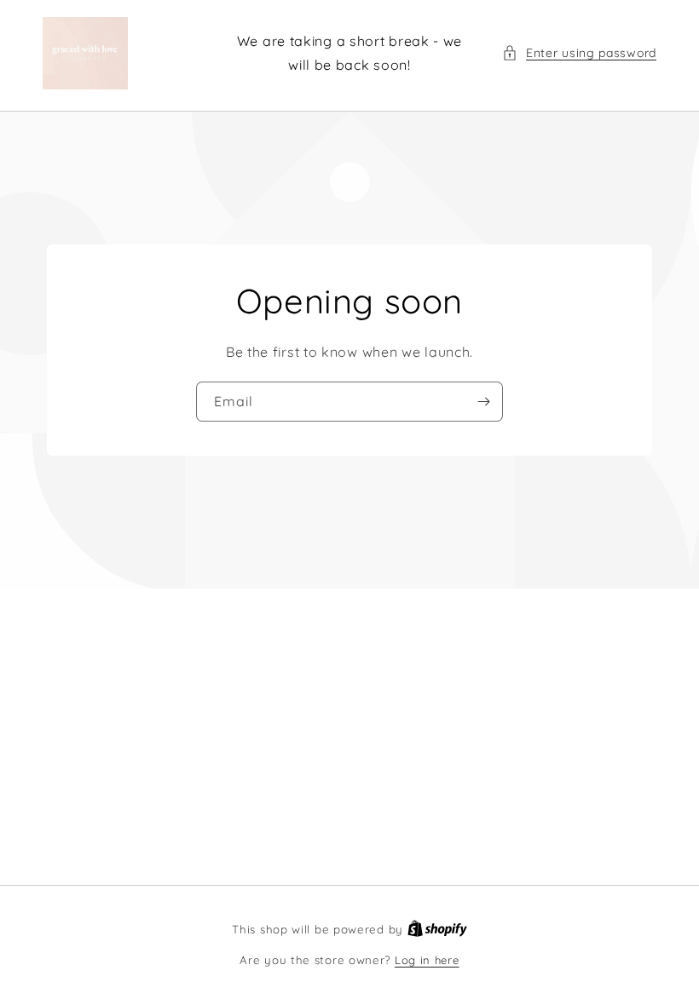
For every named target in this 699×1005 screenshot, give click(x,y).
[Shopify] (437, 929)
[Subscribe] (483, 402)
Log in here (427, 960)
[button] (579, 53)
